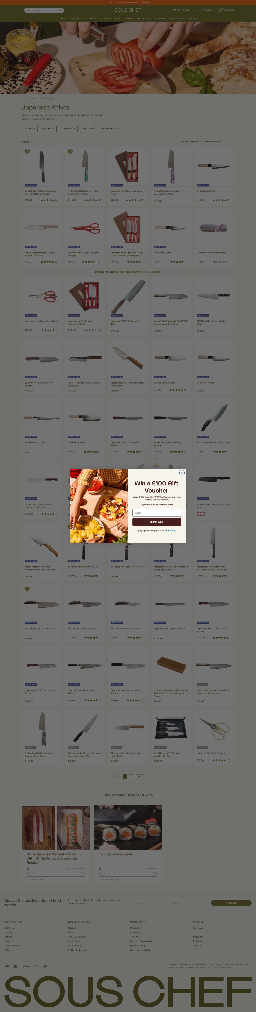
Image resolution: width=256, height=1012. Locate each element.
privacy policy (170, 530)
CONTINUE (157, 522)
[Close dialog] (182, 472)
